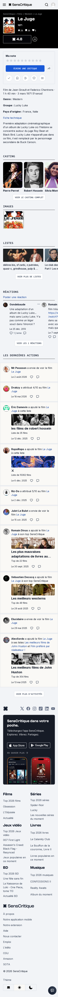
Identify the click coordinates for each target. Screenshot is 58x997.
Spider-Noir (37, 805)
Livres (35, 825)
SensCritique (9, 14)
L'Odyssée (9, 812)
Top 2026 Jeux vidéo (12, 833)
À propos (8, 913)
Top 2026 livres (39, 832)
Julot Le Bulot (19, 510)
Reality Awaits (38, 887)
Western (28, 14)
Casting (9, 156)
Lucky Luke (21, 105)
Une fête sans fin (13, 878)
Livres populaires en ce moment (42, 857)
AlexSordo (17, 638)
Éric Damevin (19, 407)
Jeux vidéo (12, 825)
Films (19, 14)
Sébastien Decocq (22, 577)
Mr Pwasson (18, 367)
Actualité (8, 818)
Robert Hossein (33, 190)
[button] (53, 4)
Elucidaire (17, 619)
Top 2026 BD (11, 873)
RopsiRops (17, 449)
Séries (35, 794)
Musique (37, 867)
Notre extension (12, 925)
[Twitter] (22, 709)
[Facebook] (28, 709)
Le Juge (38, 14)
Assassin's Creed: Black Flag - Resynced (13, 848)
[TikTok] (41, 709)
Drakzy (15, 387)
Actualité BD (10, 896)
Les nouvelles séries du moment (42, 817)
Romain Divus (19, 530)
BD (5, 867)
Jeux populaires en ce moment (14, 859)
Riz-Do (15, 491)
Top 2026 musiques (41, 875)
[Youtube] (53, 709)
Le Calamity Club (40, 839)
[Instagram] (34, 709)
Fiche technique (12, 117)
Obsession (9, 806)
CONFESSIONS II (40, 881)
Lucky (33, 810)
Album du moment (41, 894)
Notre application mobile (17, 919)
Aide (5, 930)
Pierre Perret (11, 190)
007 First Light (11, 840)
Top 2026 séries (39, 800)
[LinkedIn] (47, 709)
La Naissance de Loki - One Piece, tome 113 (13, 887)
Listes (8, 243)
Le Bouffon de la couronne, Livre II (41, 847)
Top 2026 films (12, 800)
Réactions (10, 292)
